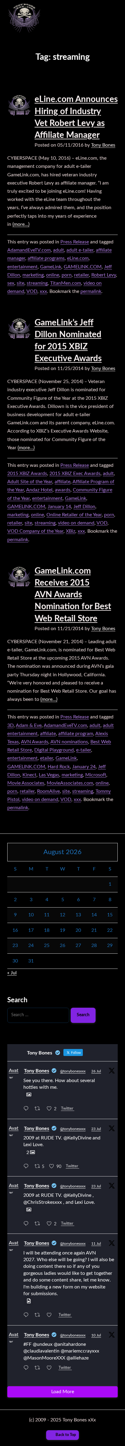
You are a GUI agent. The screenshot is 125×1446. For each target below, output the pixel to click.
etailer (46, 758)
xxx (43, 291)
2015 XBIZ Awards (27, 473)
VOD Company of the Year (35, 531)
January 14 (59, 506)
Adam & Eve (29, 725)
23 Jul (96, 1129)
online (52, 275)
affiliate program (75, 733)
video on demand (76, 523)
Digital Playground (54, 750)
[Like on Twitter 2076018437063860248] (51, 1316)
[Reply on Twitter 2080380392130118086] (27, 1167)
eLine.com (78, 258)
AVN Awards (34, 741)
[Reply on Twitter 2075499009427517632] (27, 1368)
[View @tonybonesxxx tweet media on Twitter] (29, 1095)
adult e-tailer (79, 250)
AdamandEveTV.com (29, 250)
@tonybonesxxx (73, 1071)
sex (10, 283)
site (20, 283)
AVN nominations (69, 741)
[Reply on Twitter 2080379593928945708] (27, 1224)
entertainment (22, 266)
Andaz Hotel (39, 489)
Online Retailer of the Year (74, 514)
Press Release (74, 241)
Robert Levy (103, 275)
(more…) (20, 224)
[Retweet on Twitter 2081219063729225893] (39, 1109)
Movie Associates (25, 783)
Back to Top (66, 1435)
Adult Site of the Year (29, 481)
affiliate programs (46, 258)
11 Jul (96, 1243)
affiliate (62, 481)
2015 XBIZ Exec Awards (74, 473)
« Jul (12, 972)
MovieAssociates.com (70, 783)
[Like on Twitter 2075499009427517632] (51, 1368)
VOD (31, 291)
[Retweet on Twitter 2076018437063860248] (39, 1316)
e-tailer (83, 750)
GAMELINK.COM (83, 266)
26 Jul (96, 1071)
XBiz (70, 531)
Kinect (29, 774)
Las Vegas (49, 774)
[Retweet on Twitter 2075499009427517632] (39, 1368)
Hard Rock (59, 766)
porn (67, 275)
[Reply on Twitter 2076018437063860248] (27, 1316)
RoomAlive (48, 791)
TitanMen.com (65, 283)
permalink (90, 291)
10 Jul (96, 1335)
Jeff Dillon (84, 506)
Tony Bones (103, 145)
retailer (81, 275)
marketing (33, 275)
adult (58, 250)
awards (62, 489)
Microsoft (95, 774)
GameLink (50, 266)
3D (10, 725)
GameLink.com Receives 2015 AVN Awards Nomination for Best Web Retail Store (73, 595)
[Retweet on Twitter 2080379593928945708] (39, 1224)
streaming (37, 283)
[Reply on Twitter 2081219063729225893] (27, 1109)
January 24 (84, 766)
